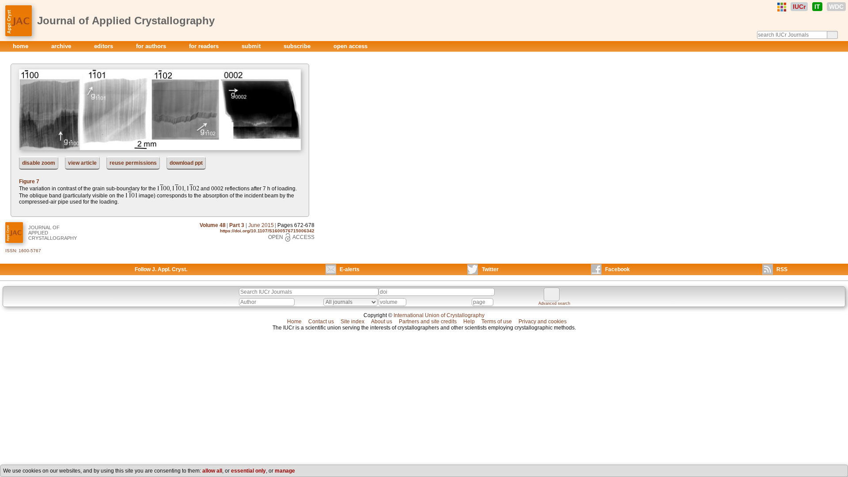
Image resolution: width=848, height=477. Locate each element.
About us (381, 321)
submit (252, 46)
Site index (352, 321)
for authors (152, 46)
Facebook (617, 269)
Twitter (490, 269)
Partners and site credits (428, 321)
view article (82, 163)
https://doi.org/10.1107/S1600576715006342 (267, 230)
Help (469, 321)
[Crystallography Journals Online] (782, 7)
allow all (212, 471)
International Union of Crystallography (439, 315)
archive (62, 46)
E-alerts (350, 269)
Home (294, 321)
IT (817, 6)
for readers (204, 46)
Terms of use (496, 321)
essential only (248, 471)
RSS (781, 269)
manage (285, 471)
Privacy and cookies (543, 321)
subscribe (298, 46)
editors (104, 46)
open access (350, 46)
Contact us (321, 321)
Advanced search (554, 303)
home (21, 46)
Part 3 (236, 225)
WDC (836, 6)
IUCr (799, 6)
